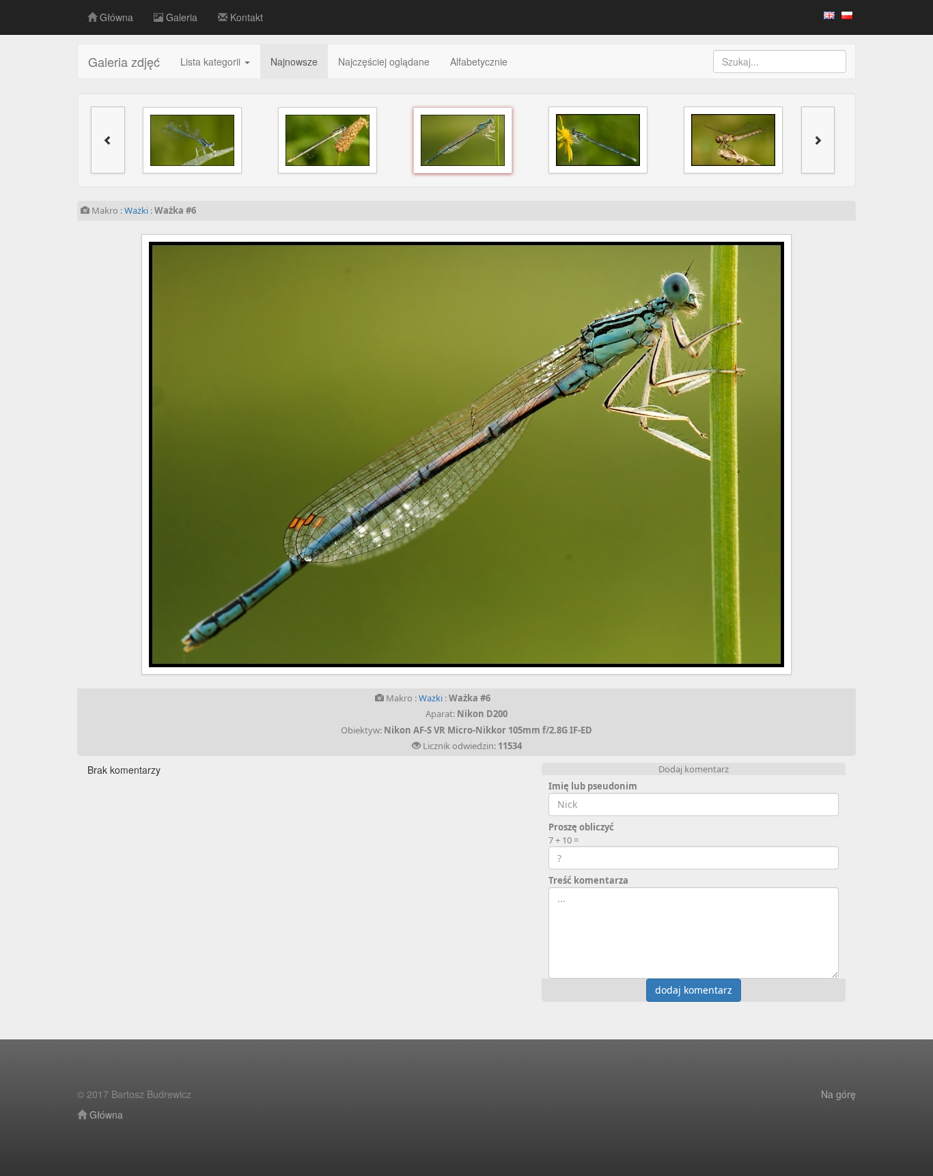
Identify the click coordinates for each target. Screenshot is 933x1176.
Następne (680, 454)
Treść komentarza (588, 880)
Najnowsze (294, 61)
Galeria (180, 17)
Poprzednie (252, 454)
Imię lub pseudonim (592, 786)
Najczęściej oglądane (384, 61)
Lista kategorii (211, 61)
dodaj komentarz (693, 989)
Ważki (136, 210)
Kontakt (245, 17)
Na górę (838, 1094)
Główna (115, 17)
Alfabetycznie (478, 61)
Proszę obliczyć (581, 827)
